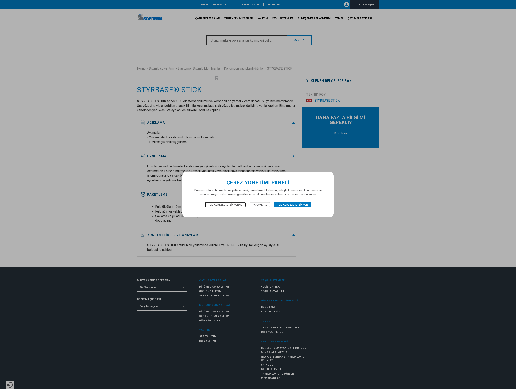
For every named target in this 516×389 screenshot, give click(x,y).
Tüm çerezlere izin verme (225, 204)
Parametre (260, 204)
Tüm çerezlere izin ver (292, 204)
